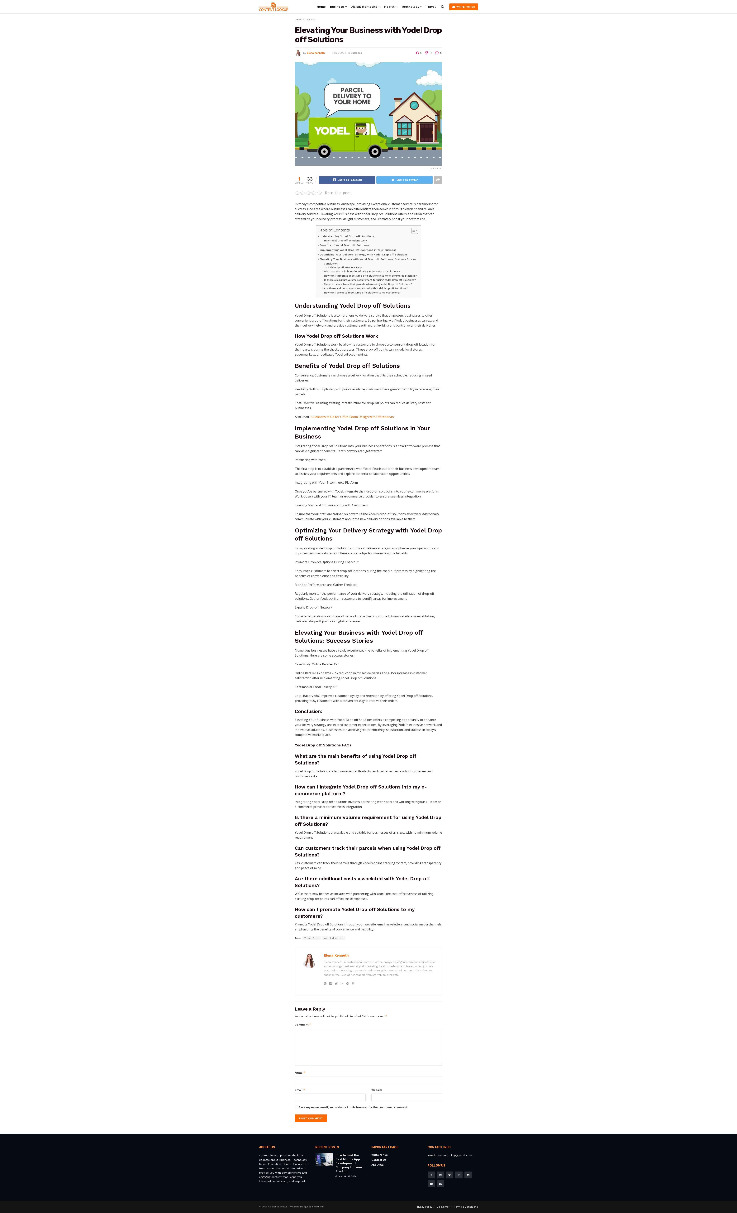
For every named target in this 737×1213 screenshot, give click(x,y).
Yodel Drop (311, 938)
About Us (377, 1164)
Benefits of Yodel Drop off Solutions (344, 245)
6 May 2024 (339, 52)
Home (321, 6)
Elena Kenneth (316, 52)
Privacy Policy (424, 1206)
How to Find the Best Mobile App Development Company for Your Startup (348, 1163)
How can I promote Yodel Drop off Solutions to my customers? (362, 292)
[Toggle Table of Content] (412, 230)
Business (337, 6)
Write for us (465, 7)
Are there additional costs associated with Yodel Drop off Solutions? (366, 288)
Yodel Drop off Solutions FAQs (345, 267)
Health (389, 6)
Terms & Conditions (466, 1206)
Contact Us (378, 1159)
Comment (303, 1024)
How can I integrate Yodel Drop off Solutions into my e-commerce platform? (370, 275)
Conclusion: (331, 263)
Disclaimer (443, 1206)
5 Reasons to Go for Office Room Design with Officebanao (352, 417)
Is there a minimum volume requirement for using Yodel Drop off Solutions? (370, 280)
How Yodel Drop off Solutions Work (345, 240)
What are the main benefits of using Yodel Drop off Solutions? (362, 271)
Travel (431, 6)
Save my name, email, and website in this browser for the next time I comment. (353, 1107)
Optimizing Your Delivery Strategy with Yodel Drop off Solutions (363, 254)
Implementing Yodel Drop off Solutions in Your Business (358, 250)
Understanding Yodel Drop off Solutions (347, 236)
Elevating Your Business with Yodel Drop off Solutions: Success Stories (368, 259)
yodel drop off (334, 938)
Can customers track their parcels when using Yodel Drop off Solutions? (368, 284)
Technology (410, 6)
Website (377, 1089)
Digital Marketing (364, 6)
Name (300, 1073)
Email (300, 1090)
